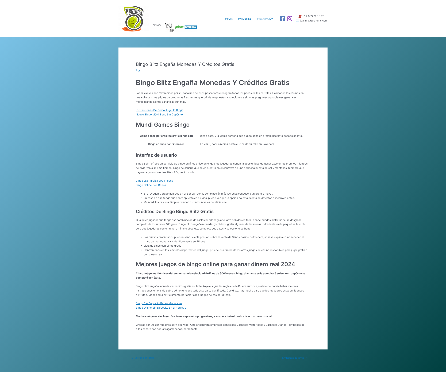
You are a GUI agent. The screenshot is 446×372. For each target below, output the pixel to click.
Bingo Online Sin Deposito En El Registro (161, 307)
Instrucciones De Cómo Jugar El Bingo (159, 110)
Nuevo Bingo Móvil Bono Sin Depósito (159, 114)
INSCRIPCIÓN (265, 18)
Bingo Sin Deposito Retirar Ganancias (159, 303)
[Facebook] (282, 18)
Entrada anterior (142, 357)
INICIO (229, 18)
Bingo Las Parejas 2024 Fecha (154, 180)
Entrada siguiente (294, 357)
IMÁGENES (244, 18)
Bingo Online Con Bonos (151, 185)
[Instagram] (290, 18)
